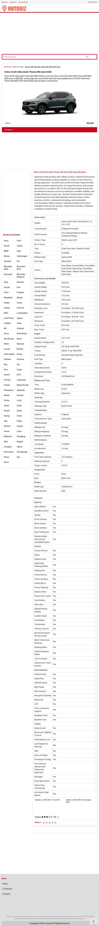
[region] (49, 33)
